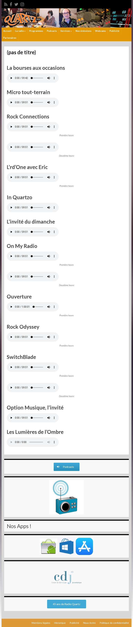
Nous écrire (89, 622)
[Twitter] (16, 3)
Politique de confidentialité (114, 622)
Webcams (100, 31)
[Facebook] (11, 3)
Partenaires (9, 37)
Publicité (114, 31)
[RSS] (5, 3)
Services (65, 31)
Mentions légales (41, 622)
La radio (19, 31)
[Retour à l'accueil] (66, 17)
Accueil (7, 31)
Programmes (36, 31)
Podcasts (52, 31)
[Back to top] (125, 619)
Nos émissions (83, 31)
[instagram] (22, 3)
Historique (60, 622)
